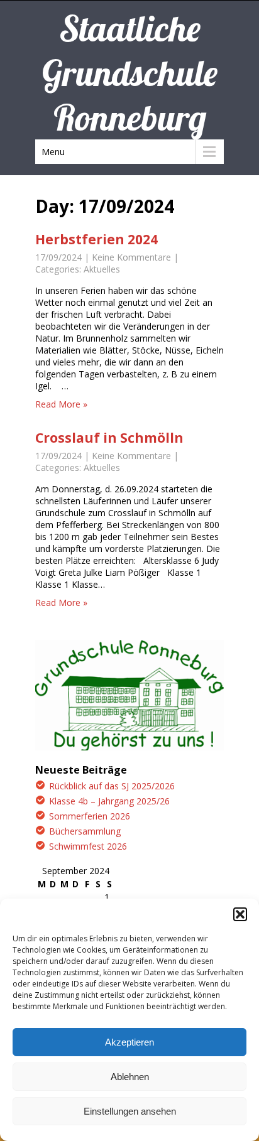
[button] (240, 914)
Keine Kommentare (131, 257)
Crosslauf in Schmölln (109, 437)
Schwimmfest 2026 (88, 846)
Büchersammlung (85, 831)
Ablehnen (130, 1076)
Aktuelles (102, 269)
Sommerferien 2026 (89, 816)
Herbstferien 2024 (96, 239)
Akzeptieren (129, 1042)
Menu (53, 152)
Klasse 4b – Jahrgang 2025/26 (109, 801)
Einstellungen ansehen (130, 1111)
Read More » (61, 404)
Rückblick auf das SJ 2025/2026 (112, 786)
